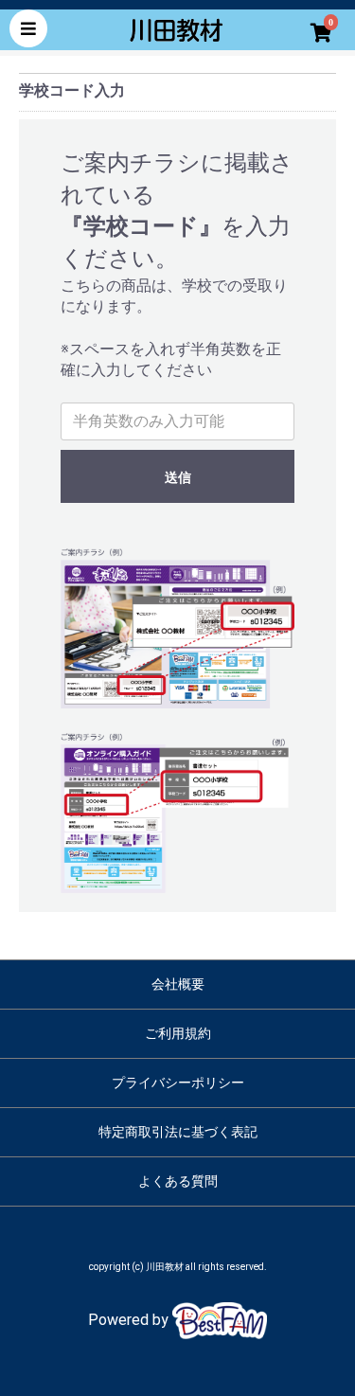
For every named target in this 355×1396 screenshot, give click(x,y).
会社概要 (177, 984)
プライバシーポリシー (178, 1082)
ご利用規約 (178, 1033)
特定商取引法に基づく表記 (177, 1131)
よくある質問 (178, 1181)
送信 (178, 477)
